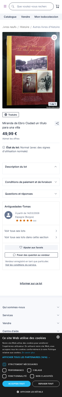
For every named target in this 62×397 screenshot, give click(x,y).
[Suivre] (54, 37)
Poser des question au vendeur (33, 255)
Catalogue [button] (10, 16)
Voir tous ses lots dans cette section (26, 237)
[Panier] (57, 6)
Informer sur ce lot (31, 283)
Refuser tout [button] (45, 383)
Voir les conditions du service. (21, 264)
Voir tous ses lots (14, 230)
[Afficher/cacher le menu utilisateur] (4, 6)
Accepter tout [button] (16, 383)
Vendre (25, 16)
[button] (31, 167)
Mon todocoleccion (46, 16)
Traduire (12, 114)
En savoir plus (28, 352)
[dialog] (31, 365)
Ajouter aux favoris (33, 247)
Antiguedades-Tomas (18, 206)
